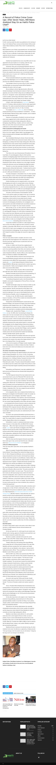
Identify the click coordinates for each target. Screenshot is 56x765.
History (43, 8)
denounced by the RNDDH (14, 442)
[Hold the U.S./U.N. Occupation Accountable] (23, 734)
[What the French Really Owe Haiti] (19, 699)
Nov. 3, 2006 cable (19, 109)
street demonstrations (8, 220)
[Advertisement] (19, 36)
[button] (51, 3)
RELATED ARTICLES (8, 693)
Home (4, 12)
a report (10, 262)
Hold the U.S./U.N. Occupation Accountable (30, 734)
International (49, 8)
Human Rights (27, 8)
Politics (20, 8)
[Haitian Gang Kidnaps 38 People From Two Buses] (31, 699)
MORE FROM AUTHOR (18, 693)
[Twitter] (39, 757)
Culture (33, 8)
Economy (38, 8)
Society (7, 12)
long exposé (26, 102)
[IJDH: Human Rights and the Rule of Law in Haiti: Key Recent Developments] (8, 699)
